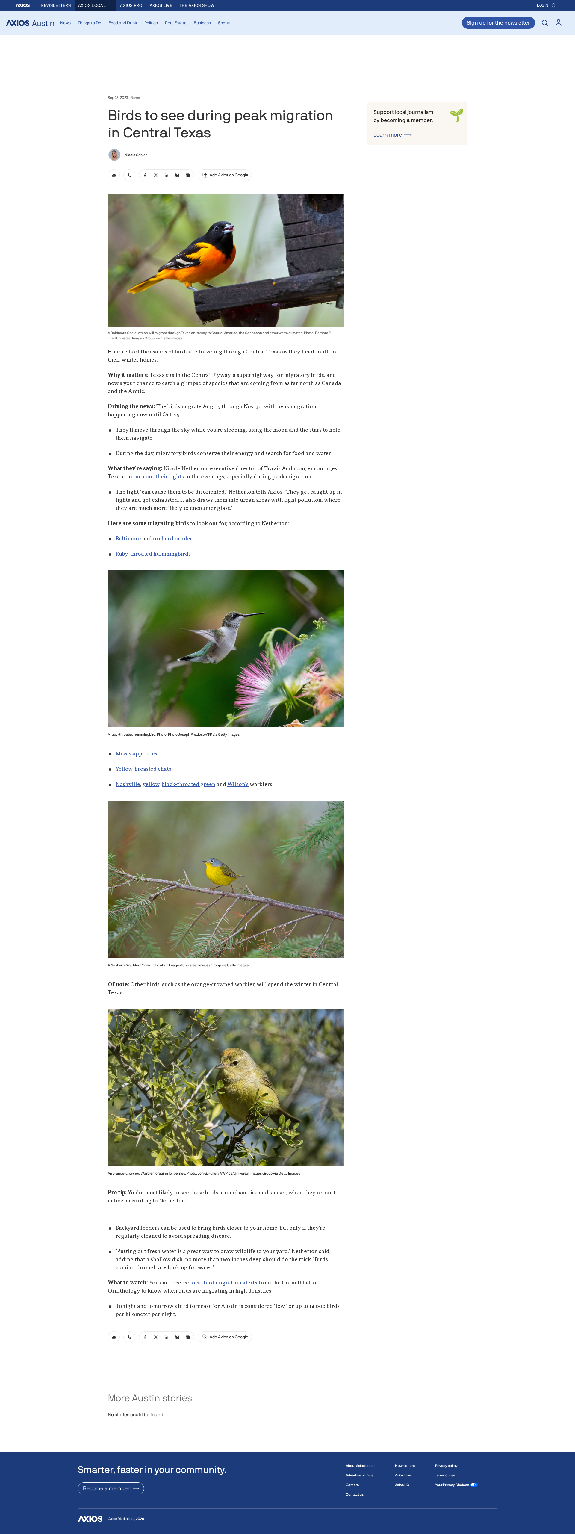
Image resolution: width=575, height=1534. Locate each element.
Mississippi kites (136, 754)
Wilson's (238, 784)
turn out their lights (158, 477)
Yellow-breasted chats (143, 769)
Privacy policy (446, 1468)
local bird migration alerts (223, 1283)
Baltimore (128, 539)
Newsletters (56, 5)
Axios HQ (402, 1487)
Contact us (355, 1497)
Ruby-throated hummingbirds (153, 554)
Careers (352, 1487)
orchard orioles (173, 539)
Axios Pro (131, 5)
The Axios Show (197, 5)
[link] (114, 175)
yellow (151, 784)
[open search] (544, 22)
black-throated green (188, 784)
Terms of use (445, 1477)
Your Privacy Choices (452, 1487)
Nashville (128, 784)
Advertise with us (359, 1477)
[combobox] (96, 5)
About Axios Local (360, 1468)
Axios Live (161, 5)
